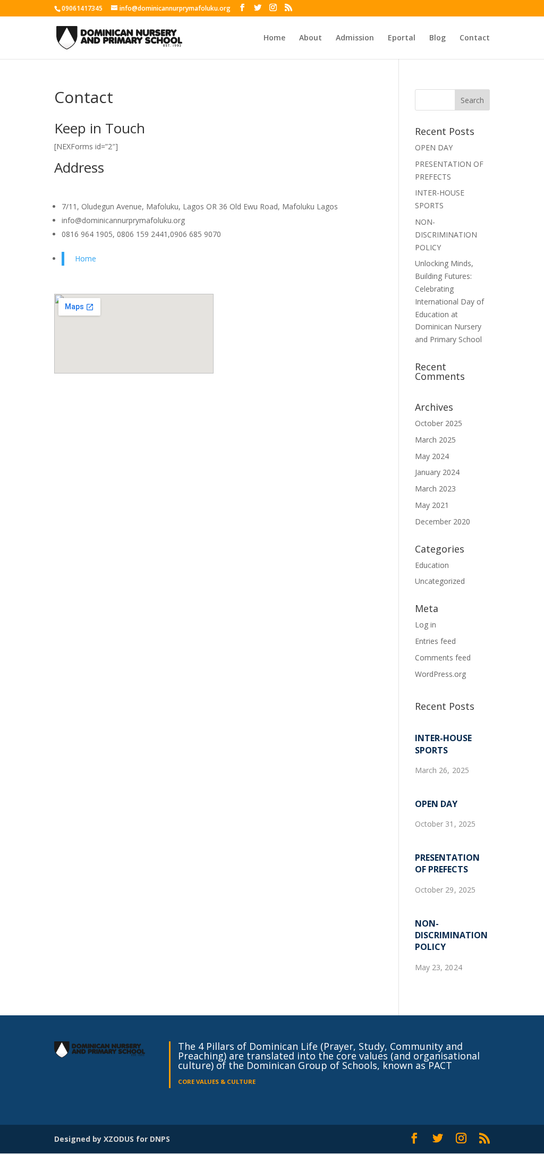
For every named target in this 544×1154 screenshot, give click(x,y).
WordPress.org (440, 674)
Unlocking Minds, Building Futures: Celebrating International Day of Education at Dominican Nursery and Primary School (449, 301)
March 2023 (435, 488)
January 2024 (437, 472)
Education (432, 565)
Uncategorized (440, 581)
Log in (425, 625)
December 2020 (442, 521)
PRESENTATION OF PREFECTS (447, 863)
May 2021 (432, 505)
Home (274, 38)
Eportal (401, 38)
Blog (437, 38)
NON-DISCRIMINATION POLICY (446, 234)
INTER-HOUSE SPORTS (443, 744)
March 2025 (435, 440)
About (310, 38)
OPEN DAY (434, 147)
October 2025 (438, 423)
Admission (355, 38)
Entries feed (435, 641)
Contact (475, 38)
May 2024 (432, 456)
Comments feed (443, 657)
